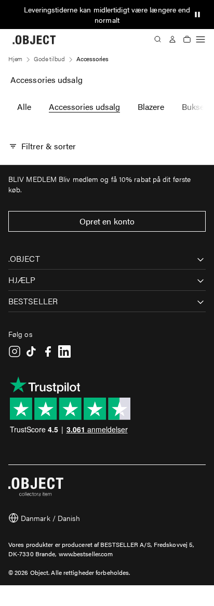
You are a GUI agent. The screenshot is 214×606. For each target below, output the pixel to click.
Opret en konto (107, 221)
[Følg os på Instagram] (14, 351)
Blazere (151, 106)
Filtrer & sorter (48, 146)
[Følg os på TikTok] (31, 351)
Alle (24, 106)
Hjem (15, 58)
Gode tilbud (49, 58)
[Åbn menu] (200, 39)
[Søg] (158, 39)
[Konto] (172, 39)
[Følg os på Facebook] (48, 351)
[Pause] (197, 14)
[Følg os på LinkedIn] (64, 351)
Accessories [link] (92, 58)
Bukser (194, 106)
